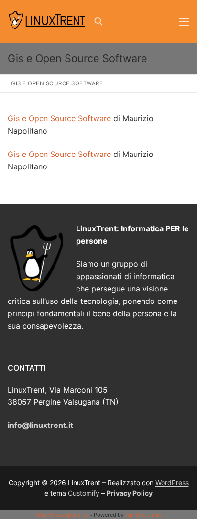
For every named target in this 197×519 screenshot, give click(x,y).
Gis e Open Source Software (59, 118)
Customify (83, 493)
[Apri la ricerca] (98, 21)
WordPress (172, 482)
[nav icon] (184, 21)
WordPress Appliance (62, 514)
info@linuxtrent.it (40, 425)
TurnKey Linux (143, 514)
